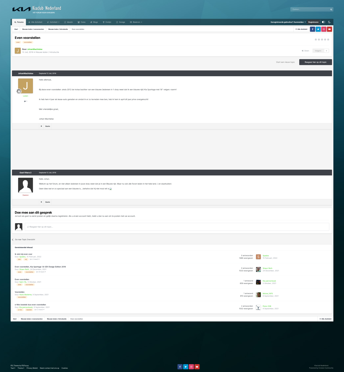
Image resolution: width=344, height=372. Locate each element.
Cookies (65, 368)
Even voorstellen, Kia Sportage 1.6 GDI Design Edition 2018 (40, 267)
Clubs (82, 22)
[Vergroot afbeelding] (111, 188)
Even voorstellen (22, 279)
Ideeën (70, 22)
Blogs (95, 22)
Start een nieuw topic (285, 62)
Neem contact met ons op (49, 368)
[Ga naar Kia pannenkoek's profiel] (258, 282)
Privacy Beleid (32, 368)
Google (322, 9)
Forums (20, 22)
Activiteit (54, 22)
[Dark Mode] (329, 22)
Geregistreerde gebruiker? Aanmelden (287, 22)
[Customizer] (323, 22)
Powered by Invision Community (321, 368)
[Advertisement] (61, 151)
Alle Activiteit (36, 22)
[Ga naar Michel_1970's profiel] (258, 294)
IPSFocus (25, 365)
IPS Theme (15, 365)
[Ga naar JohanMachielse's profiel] (18, 51)
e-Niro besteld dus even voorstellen (30, 305)
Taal (12, 368)
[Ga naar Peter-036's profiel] (258, 307)
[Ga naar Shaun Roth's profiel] (258, 269)
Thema (20, 368)
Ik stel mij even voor (23, 254)
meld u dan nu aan (100, 216)
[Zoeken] (331, 9)
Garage (122, 22)
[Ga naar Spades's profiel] (258, 256)
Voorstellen (19, 292)
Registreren (313, 22)
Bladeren (136, 22)
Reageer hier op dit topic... (41, 227)
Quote (47, 126)
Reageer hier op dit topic (316, 62)
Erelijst (108, 22)
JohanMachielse (25, 73)
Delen (306, 51)
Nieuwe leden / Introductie (47, 52)
